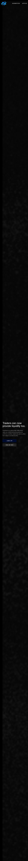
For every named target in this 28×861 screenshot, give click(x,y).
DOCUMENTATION (16, 3)
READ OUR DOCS (9, 445)
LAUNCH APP (9, 440)
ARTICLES (24, 3)
